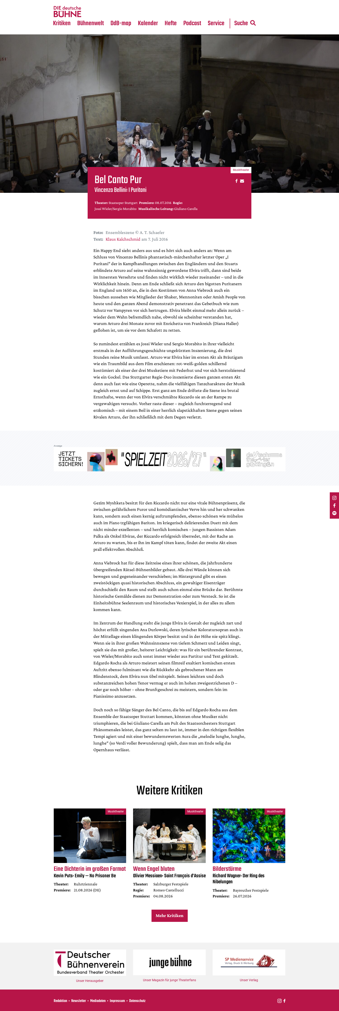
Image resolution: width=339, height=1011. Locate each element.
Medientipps (90, 12)
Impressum (117, 1001)
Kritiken (62, 23)
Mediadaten (220, 12)
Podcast (192, 23)
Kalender (148, 23)
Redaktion (60, 1001)
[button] (236, 181)
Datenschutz (137, 1001)
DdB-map (120, 23)
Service (216, 23)
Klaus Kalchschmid (123, 239)
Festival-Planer (153, 12)
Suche (241, 23)
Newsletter (78, 1001)
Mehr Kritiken (169, 915)
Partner (216, 3)
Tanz (59, 3)
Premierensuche (154, 3)
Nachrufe (87, 3)
